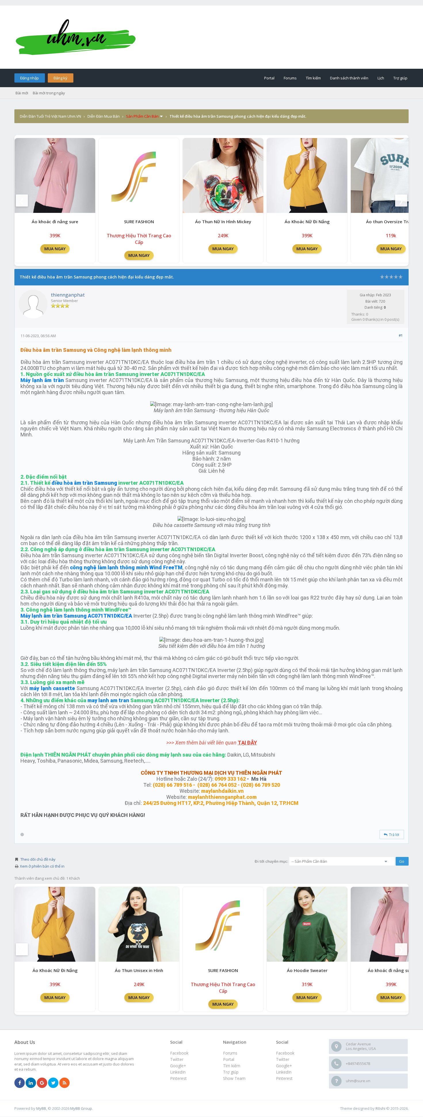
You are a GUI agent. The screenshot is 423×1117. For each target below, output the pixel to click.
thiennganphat (68, 294)
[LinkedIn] (31, 1083)
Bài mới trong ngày (49, 93)
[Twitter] (53, 1083)
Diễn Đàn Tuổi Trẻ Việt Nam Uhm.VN (50, 116)
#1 (401, 335)
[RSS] (64, 1083)
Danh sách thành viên (349, 78)
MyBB (41, 1108)
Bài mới (22, 93)
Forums (290, 78)
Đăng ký (60, 78)
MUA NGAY (55, 248)
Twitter (282, 1059)
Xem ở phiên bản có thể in (42, 866)
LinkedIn (283, 1072)
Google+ (284, 1065)
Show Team (234, 1078)
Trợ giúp (400, 78)
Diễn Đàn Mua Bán (103, 116)
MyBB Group (81, 1108)
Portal (269, 78)
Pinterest (284, 1078)
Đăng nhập (29, 78)
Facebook (285, 1053)
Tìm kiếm (313, 78)
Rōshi (380, 1108)
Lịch (381, 78)
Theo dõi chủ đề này (38, 859)
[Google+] (42, 1083)
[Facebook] (19, 1083)
